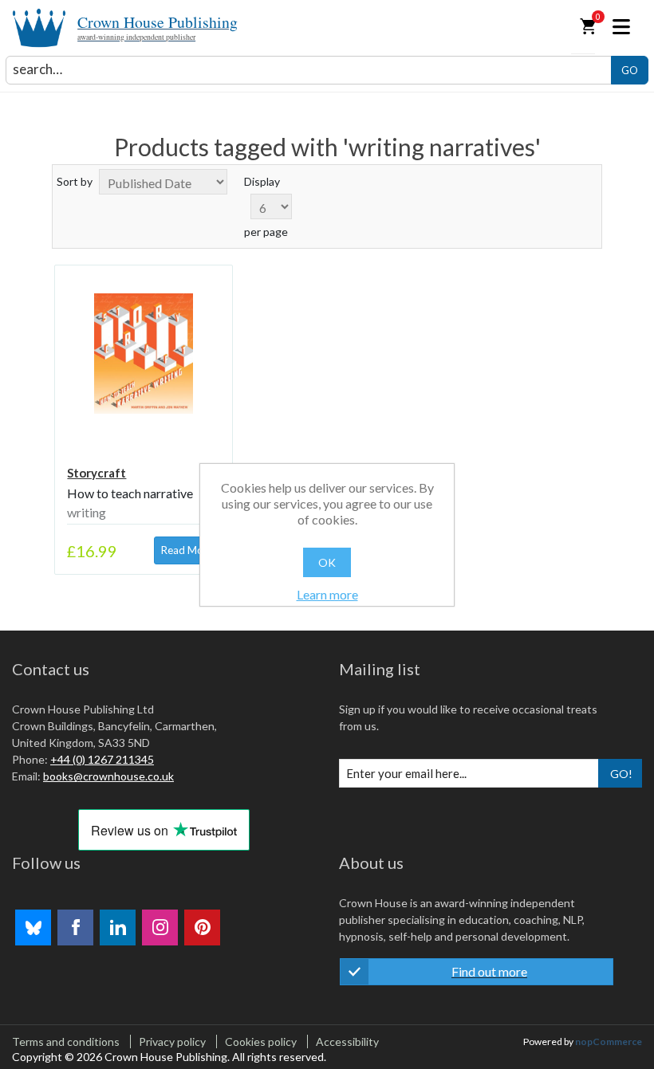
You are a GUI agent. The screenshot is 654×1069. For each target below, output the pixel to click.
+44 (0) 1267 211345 (102, 759)
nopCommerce (608, 1041)
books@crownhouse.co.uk (108, 776)
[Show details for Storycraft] (143, 353)
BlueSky (33, 927)
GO (629, 70)
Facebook (75, 927)
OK (327, 562)
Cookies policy (261, 1041)
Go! (621, 773)
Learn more (327, 594)
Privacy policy (172, 1041)
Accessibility (347, 1041)
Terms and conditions (66, 1041)
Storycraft (96, 473)
